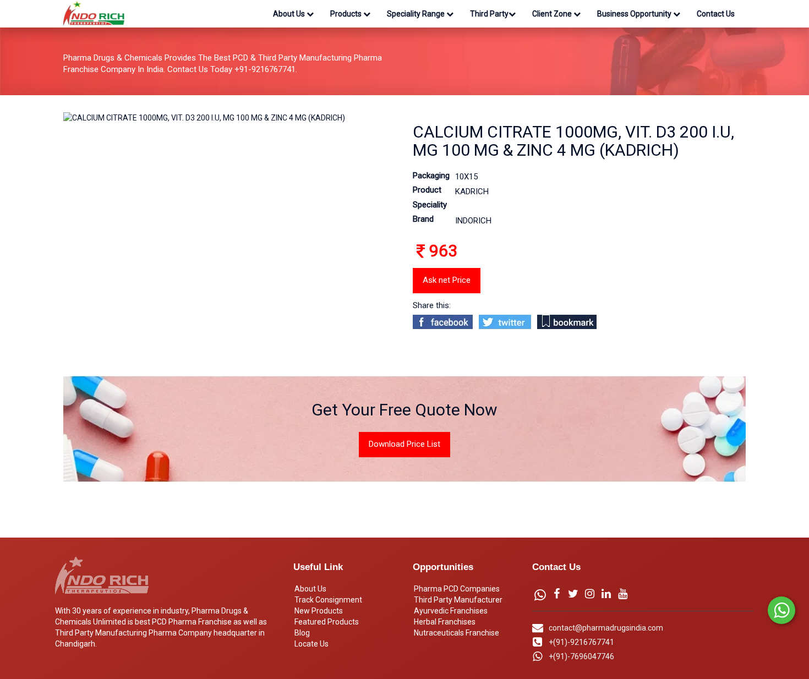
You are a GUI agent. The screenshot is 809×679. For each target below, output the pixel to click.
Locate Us (311, 643)
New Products (318, 610)
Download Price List (404, 444)
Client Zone (552, 13)
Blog (302, 632)
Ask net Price (447, 280)
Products (346, 13)
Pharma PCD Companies (457, 588)
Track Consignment (328, 599)
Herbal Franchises (444, 621)
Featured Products (326, 621)
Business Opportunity (635, 13)
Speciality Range (416, 13)
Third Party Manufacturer (458, 599)
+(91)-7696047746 (581, 656)
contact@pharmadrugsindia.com (606, 627)
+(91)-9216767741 (581, 642)
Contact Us (716, 13)
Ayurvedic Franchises (451, 610)
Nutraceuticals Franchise (456, 632)
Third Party (489, 13)
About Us (290, 13)
